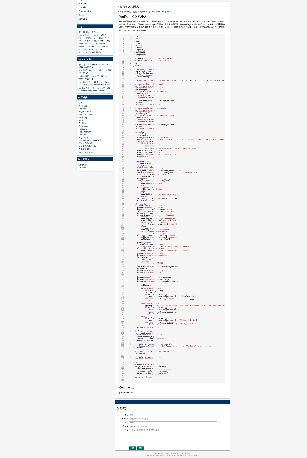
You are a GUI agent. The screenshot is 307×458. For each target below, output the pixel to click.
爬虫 (101, 49)
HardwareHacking (84, 35)
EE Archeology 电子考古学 (90, 140)
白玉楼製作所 (84, 149)
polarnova (124, 392)
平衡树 (101, 38)
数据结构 (95, 32)
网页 (85, 49)
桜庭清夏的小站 (85, 143)
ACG (92, 46)
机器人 (80, 38)
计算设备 (88, 38)
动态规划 (91, 52)
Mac (96, 49)
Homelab (83, 7)
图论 (88, 40)
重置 (140, 448)
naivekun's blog (86, 151)
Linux (88, 32)
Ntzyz (81, 120)
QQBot (103, 35)
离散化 (94, 40)
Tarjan (87, 46)
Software (83, 18)
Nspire (94, 38)
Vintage (101, 40)
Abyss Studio (84, 137)
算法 (80, 32)
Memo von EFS (85, 114)
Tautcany (83, 128)
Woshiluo (83, 105)
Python (81, 46)
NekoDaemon (85, 131)
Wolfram (99, 43)
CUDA (80, 49)
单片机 (107, 40)
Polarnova (83, 125)
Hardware (83, 3)
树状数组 (99, 52)
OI (84, 32)
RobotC (81, 43)
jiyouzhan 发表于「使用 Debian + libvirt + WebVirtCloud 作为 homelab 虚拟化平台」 (94, 83)
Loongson (104, 46)
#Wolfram (156, 11)
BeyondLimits (85, 111)
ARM (80, 40)
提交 (132, 448)
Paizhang (83, 117)
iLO (93, 43)
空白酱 (81, 102)
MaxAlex (82, 134)
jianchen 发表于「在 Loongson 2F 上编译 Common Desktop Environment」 (94, 89)
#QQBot (165, 11)
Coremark (83, 164)
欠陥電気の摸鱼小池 (87, 146)
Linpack (82, 167)
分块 (104, 43)
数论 (97, 46)
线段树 (87, 43)
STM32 (91, 49)
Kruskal (107, 38)
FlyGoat (82, 108)
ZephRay (83, 123)
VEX (84, 40)
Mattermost (82, 52)
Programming (85, 11)
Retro (81, 14)
